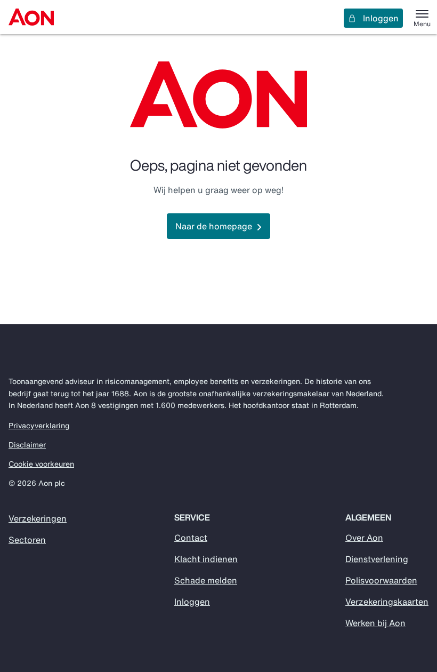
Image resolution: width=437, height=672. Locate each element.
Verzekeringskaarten (386, 601)
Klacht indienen (206, 559)
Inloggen (381, 18)
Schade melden (205, 580)
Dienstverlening (376, 559)
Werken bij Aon (375, 623)
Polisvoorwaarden (381, 580)
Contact (190, 537)
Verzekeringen (38, 518)
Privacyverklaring (39, 425)
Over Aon (364, 537)
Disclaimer (27, 444)
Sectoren (27, 539)
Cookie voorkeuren (41, 464)
